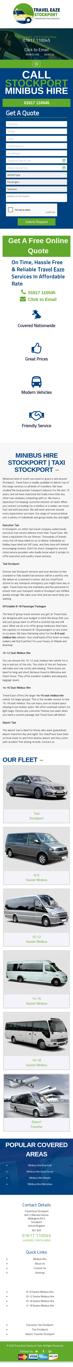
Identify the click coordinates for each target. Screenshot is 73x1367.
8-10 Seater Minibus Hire (39, 1292)
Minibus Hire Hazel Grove (40, 1172)
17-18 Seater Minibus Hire (40, 1306)
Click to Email (36, 50)
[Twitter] (36, 1351)
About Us (49, 54)
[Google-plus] (50, 1351)
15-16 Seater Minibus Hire (40, 1301)
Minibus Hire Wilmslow (40, 1184)
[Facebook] (43, 1351)
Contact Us (40, 1268)
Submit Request (36, 221)
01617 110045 (36, 40)
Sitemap (40, 1273)
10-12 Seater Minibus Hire (40, 1296)
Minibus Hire (32, 54)
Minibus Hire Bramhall (40, 1165)
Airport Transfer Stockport (40, 1334)
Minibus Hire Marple (40, 1178)
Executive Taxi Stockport (39, 1325)
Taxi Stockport (40, 1329)
